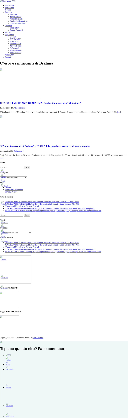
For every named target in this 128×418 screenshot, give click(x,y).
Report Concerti (16, 30)
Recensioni (9, 7)
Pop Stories (9, 35)
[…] (119, 112)
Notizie (8, 10)
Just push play (15, 46)
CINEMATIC (15, 39)
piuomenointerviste (17, 23)
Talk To (8, 32)
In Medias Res (15, 43)
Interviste (8, 12)
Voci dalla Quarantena (19, 21)
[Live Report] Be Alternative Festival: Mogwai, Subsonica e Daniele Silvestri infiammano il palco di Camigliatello (50, 208)
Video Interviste (16, 19)
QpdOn (13, 37)
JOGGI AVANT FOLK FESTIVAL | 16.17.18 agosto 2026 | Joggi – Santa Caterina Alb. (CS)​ (42, 204)
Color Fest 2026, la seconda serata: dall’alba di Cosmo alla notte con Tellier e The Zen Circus (42, 202)
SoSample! (14, 48)
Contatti (8, 57)
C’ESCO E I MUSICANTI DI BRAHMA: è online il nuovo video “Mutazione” (40, 103)
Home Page (9, 5)
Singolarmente (15, 17)
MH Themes (38, 338)
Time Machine (15, 53)
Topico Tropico (16, 50)
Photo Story (14, 28)
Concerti (8, 25)
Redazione (19, 108)
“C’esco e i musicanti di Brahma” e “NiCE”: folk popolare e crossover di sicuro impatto (45, 146)
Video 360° (9, 55)
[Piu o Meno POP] (8, 1)
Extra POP (14, 41)
